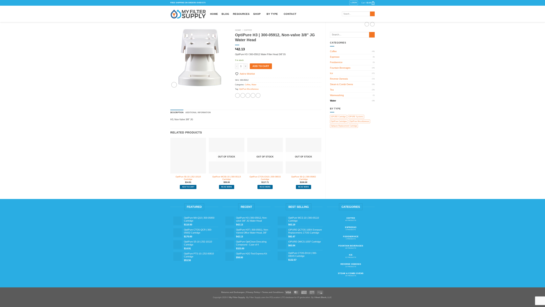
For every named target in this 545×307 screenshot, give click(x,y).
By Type (272, 14)
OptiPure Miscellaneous (359, 121)
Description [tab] (176, 112)
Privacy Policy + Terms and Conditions (265, 292)
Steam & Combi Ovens (341, 84)
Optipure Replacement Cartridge (344, 126)
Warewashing (337, 95)
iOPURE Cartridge (338, 117)
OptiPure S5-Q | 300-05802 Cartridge (303, 178)
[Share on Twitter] (242, 95)
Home (214, 14)
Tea (332, 90)
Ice (331, 73)
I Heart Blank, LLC (323, 297)
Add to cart (260, 66)
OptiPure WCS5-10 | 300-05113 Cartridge (226, 178)
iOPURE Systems (355, 117)
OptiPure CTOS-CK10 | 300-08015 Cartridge (265, 178)
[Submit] (372, 14)
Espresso (334, 57)
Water (333, 100)
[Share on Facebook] (237, 95)
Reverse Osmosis (339, 79)
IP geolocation (303, 297)
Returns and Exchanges (233, 292)
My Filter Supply (237, 297)
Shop (257, 14)
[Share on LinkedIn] (258, 95)
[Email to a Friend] (248, 95)
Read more (226, 187)
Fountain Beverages (340, 68)
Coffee (333, 51)
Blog (225, 14)
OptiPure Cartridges (339, 121)
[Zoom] (174, 85)
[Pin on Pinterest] (253, 95)
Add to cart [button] (188, 187)
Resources (241, 14)
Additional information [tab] (198, 112)
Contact (290, 14)
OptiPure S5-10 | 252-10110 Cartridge (188, 178)
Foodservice (336, 62)
